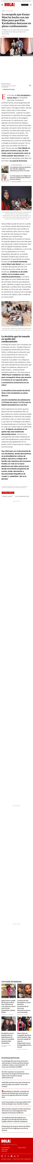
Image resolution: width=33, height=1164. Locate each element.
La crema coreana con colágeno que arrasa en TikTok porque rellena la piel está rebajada (20, 177)
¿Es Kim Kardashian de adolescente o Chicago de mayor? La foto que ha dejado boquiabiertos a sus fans (16, 402)
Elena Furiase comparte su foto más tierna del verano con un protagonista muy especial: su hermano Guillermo (16, 1111)
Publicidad (4, 1149)
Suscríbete (25, 4)
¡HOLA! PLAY (23, 466)
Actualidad (9, 10)
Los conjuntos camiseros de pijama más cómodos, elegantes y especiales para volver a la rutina (20, 168)
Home (3, 10)
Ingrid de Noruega (26, 1)
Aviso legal (6, 1159)
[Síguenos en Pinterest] (18, 1156)
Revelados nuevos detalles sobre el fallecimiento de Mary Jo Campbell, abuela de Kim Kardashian (7, 1038)
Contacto (4, 1151)
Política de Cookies (22, 1159)
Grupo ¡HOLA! (22, 1147)
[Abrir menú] (2, 4)
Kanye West (12, 98)
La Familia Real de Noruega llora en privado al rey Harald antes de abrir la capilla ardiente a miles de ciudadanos (15, 1119)
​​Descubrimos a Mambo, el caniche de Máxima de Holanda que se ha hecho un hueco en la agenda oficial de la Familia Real (15, 1094)
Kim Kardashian (23, 95)
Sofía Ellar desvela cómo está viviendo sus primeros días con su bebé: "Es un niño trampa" (16, 1084)
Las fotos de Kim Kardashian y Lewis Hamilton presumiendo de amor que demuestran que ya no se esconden (24, 1006)
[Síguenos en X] (9, 1156)
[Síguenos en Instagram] (2, 1156)
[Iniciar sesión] (31, 5)
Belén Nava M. (6, 83)
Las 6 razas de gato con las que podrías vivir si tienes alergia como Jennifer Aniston (16, 1103)
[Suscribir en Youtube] (15, 1156)
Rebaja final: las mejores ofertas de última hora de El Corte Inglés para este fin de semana (16, 1128)
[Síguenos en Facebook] (5, 1156)
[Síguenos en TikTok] (12, 1156)
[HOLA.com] (10, 4)
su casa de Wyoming (18, 161)
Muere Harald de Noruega (15, 1)
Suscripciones (5, 1147)
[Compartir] (30, 85)
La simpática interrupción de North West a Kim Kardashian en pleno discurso (15, 392)
